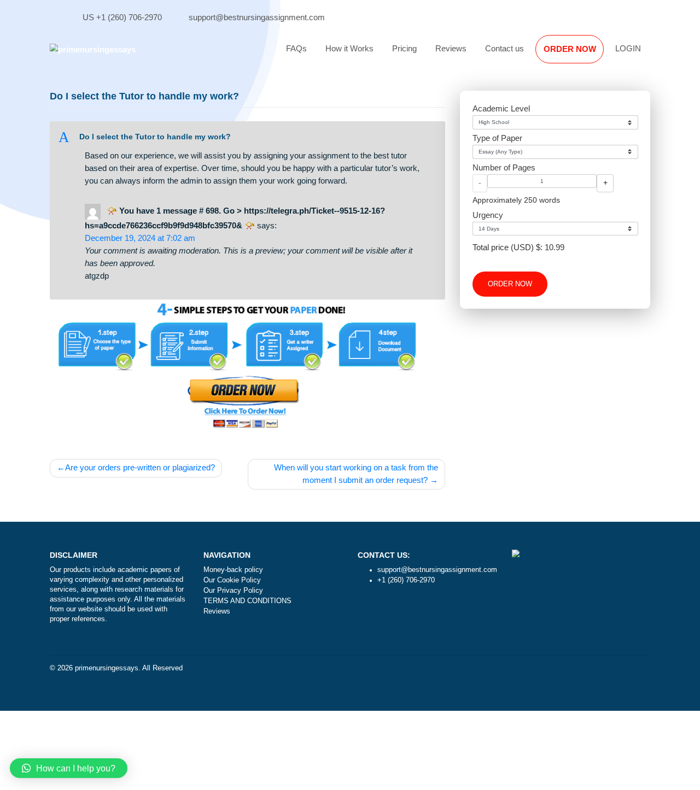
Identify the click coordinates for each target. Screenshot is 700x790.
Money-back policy (233, 570)
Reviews (450, 48)
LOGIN (628, 48)
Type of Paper (497, 138)
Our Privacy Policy (233, 590)
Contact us (504, 48)
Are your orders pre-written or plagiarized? (140, 467)
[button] (248, 137)
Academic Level (501, 108)
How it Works (349, 48)
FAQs (296, 48)
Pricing (404, 48)
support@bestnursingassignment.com (257, 17)
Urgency (487, 215)
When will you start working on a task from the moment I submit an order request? (356, 474)
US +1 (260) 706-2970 (122, 17)
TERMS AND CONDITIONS (247, 601)
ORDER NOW (570, 49)
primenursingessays (106, 668)
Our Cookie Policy (232, 580)
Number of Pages (503, 167)
